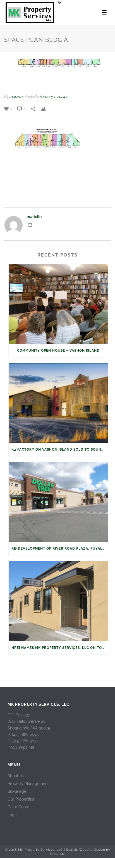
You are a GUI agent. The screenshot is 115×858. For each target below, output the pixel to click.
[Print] (46, 108)
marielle (16, 96)
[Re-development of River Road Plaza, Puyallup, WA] (58, 502)
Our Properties (21, 799)
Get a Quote (18, 807)
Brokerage (17, 791)
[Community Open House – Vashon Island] (58, 304)
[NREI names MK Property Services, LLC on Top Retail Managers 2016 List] (58, 601)
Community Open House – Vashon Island (58, 350)
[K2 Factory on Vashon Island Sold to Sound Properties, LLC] (58, 403)
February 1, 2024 (51, 96)
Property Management (28, 783)
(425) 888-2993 (25, 734)
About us (16, 776)
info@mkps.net (21, 747)
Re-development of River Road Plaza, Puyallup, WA (59, 548)
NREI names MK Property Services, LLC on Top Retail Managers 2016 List (59, 648)
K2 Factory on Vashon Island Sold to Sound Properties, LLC (59, 449)
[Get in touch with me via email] (30, 226)
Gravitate (57, 854)
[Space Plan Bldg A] (57, 73)
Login (13, 815)
